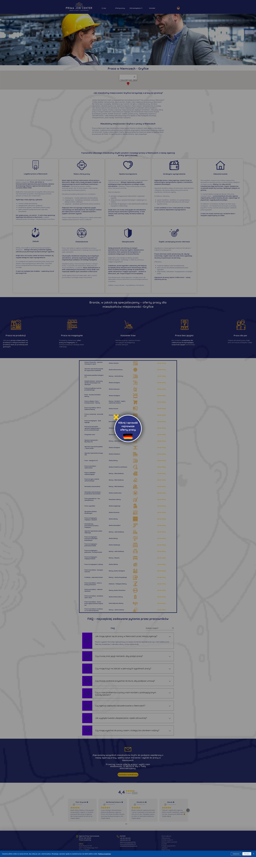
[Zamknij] (253, 853)
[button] (116, 417)
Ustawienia (236, 854)
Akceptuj (247, 854)
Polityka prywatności (104, 854)
